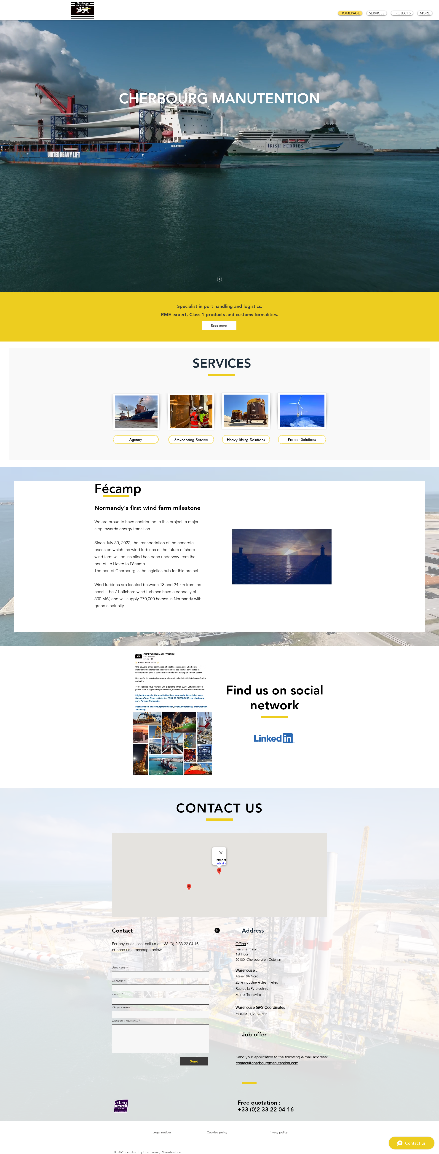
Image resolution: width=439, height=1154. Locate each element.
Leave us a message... (125, 1020)
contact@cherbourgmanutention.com (267, 1062)
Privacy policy (278, 1132)
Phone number (121, 1007)
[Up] (219, 279)
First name (119, 967)
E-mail (116, 994)
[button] (326, 579)
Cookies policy (217, 1132)
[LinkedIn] (217, 930)
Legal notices (162, 1132)
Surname (117, 980)
